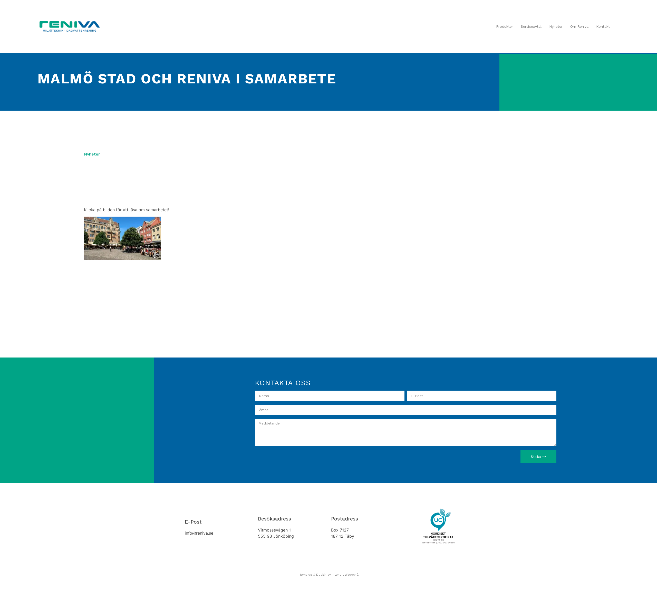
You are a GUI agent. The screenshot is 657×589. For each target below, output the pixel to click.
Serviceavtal (531, 26)
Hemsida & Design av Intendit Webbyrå (329, 574)
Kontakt (603, 26)
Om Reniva (579, 26)
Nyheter (556, 26)
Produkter (504, 26)
